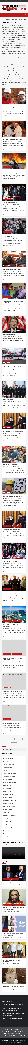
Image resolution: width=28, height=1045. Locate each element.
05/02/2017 (16, 204)
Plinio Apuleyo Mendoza (9, 815)
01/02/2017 (16, 498)
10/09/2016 (16, 628)
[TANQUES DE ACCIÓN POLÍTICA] (14, 324)
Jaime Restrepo (7, 791)
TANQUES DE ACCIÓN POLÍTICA (11, 334)
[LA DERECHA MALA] (14, 389)
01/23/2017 (16, 433)
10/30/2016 (16, 595)
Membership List (13, 1035)
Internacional (6, 1031)
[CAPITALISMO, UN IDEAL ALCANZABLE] (14, 421)
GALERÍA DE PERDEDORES (10, 203)
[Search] (25, 15)
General (7, 1029)
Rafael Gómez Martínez (9, 821)
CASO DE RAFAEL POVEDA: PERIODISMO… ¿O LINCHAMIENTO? (14, 1014)
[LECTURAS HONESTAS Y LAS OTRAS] (14, 129)
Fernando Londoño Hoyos (10, 782)
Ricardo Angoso (7, 818)
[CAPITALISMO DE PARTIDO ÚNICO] (14, 259)
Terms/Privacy (19, 1033)
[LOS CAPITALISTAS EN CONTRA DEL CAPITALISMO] (14, 648)
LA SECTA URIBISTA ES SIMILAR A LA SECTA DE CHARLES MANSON (13, 908)
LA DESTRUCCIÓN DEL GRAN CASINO (12, 883)
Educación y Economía (16, 330)
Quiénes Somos (13, 0)
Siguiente (14, 741)
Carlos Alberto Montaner (9, 773)
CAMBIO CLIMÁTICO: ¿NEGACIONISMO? (13, 496)
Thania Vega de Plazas (8, 833)
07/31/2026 (16, 937)
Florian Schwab (7, 785)
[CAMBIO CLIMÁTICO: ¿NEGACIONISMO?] (14, 486)
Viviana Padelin (7, 836)
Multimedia (16, 903)
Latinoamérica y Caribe (8, 198)
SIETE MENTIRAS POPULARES (11, 723)
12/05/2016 (16, 531)
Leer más (4, 117)
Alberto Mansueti (6, 102)
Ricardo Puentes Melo (8, 108)
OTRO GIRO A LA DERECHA (10, 561)
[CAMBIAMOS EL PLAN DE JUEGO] (14, 519)
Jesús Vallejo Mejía (8, 794)
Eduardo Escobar (7, 779)
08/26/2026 (16, 885)
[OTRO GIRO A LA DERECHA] (14, 551)
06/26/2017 (16, 108)
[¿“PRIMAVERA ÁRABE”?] (14, 226)
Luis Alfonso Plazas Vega (9, 800)
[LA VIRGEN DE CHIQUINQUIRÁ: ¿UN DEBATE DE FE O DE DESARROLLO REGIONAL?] (14, 976)
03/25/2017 (16, 271)
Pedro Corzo (6, 812)
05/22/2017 (16, 173)
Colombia (6, 1033)
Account (5, 1035)
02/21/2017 (16, 336)
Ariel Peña (5, 770)
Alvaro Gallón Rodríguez (8, 879)
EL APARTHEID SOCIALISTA (10, 106)
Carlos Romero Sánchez (9, 776)
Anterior (6, 739)
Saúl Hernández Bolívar (9, 827)
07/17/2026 (16, 990)
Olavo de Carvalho (8, 809)
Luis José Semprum (8, 803)
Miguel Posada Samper (9, 806)
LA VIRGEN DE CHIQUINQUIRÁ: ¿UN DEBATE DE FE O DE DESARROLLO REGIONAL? (14, 987)
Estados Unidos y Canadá (17, 1031)
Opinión (16, 879)
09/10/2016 (16, 725)
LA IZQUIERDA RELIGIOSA (10, 593)
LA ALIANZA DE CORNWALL (10, 464)
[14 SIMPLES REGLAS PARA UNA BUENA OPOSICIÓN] (14, 291)
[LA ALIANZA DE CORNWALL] (14, 454)
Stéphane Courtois (8, 830)
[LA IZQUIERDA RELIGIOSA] (14, 583)
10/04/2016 (16, 662)
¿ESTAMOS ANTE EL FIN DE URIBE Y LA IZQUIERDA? (12, 1019)
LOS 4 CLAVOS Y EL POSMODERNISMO (13, 691)
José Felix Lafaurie (7, 797)
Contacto (6, 0)
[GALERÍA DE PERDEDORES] (14, 192)
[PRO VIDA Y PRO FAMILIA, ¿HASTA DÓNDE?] (14, 356)
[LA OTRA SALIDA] (14, 161)
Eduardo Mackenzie (8, 758)
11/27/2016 (16, 563)
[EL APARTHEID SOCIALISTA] (14, 96)
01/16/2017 (16, 466)
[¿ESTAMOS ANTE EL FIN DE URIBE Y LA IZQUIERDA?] (14, 950)
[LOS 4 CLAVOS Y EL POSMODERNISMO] (14, 681)
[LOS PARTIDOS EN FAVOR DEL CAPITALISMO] (14, 614)
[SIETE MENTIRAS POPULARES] (14, 713)
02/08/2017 (16, 401)
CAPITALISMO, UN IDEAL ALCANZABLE (13, 431)
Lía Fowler (5, 761)
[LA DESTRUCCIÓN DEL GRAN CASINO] (14, 873)
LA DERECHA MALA (8, 399)
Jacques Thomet (7, 788)
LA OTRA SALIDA (7, 171)
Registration (21, 0)
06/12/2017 (16, 141)
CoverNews (10, 1042)
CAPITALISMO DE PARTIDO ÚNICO (12, 269)
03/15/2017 (16, 305)
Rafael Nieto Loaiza (8, 824)
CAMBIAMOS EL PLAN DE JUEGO (11, 530)
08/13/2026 (16, 911)
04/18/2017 (16, 238)
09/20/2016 (16, 693)
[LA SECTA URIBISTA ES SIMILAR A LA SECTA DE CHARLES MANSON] (14, 897)
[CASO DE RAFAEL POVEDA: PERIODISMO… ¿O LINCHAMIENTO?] (14, 923)
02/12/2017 (16, 370)
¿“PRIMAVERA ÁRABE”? (9, 236)
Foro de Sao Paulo (16, 196)
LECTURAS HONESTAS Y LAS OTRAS (12, 139)
